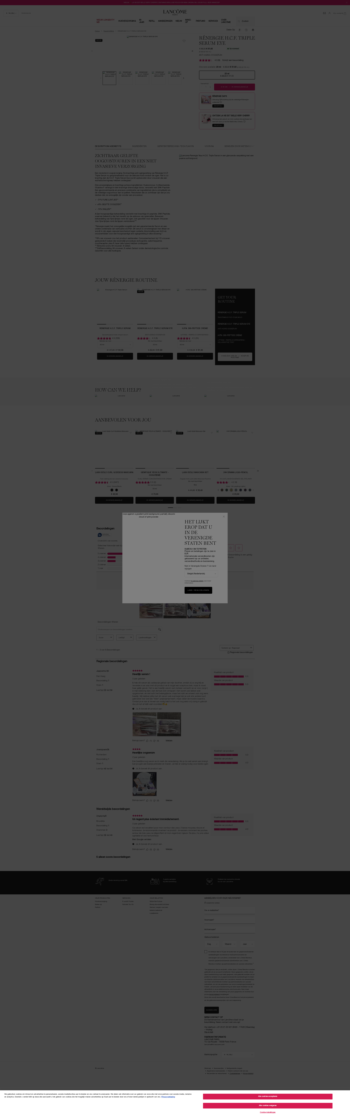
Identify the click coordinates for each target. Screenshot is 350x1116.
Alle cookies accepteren (267, 1096)
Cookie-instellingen (267, 1112)
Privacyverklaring (168, 1097)
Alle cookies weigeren (268, 1105)
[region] (175, 1103)
